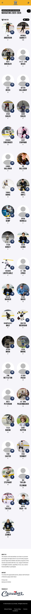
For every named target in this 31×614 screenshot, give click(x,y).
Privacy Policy (17, 609)
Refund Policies (8, 609)
